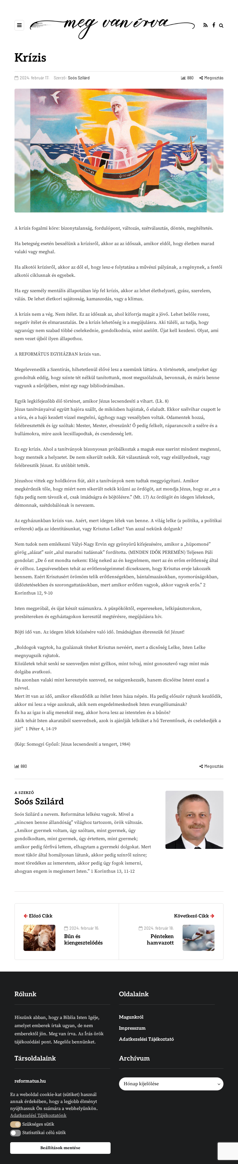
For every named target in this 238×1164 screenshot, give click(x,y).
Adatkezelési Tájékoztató (146, 1039)
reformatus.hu (30, 1081)
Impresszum (132, 1028)
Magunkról (131, 1017)
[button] (15, 1124)
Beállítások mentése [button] (60, 1148)
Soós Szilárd (79, 77)
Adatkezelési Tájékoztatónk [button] (38, 1115)
